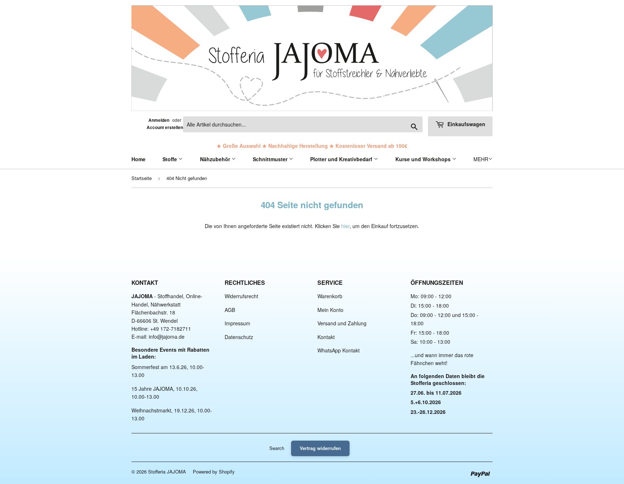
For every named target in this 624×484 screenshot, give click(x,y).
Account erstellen (165, 127)
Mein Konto (330, 309)
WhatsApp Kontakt (338, 350)
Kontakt (326, 336)
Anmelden (158, 120)
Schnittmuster (271, 159)
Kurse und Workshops (423, 159)
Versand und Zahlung (342, 323)
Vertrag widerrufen (320, 448)
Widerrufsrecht (241, 296)
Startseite (141, 178)
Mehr (480, 159)
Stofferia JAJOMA (167, 471)
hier (345, 226)
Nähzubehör (215, 159)
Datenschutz (239, 336)
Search (276, 448)
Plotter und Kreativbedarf (342, 159)
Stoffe (170, 159)
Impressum (237, 323)
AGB (230, 309)
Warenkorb (329, 296)
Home (138, 159)
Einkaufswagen (465, 124)
